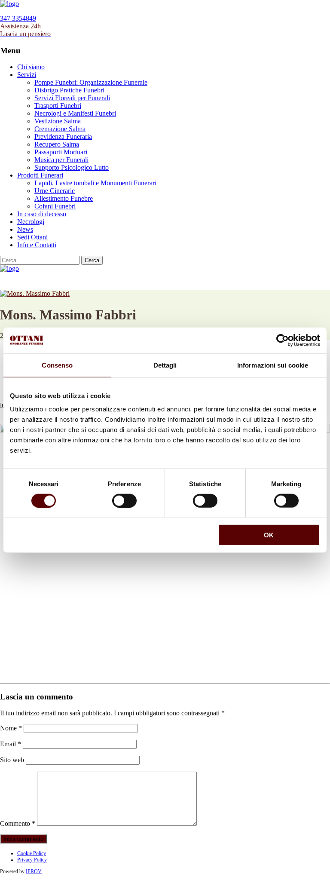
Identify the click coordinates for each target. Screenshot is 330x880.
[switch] (124, 500)
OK (269, 535)
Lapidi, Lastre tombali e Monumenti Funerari (95, 183)
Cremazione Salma (60, 128)
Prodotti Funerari (40, 175)
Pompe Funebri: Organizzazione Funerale (90, 82)
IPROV (34, 871)
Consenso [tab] (57, 364)
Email (10, 744)
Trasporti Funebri (57, 105)
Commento (17, 823)
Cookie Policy (31, 853)
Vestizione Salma (57, 121)
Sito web (12, 759)
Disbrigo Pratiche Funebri (69, 90)
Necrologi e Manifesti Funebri (75, 113)
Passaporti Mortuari (60, 152)
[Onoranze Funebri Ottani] (9, 3)
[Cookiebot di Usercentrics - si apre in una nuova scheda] (282, 340)
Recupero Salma (56, 144)
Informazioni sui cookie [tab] (272, 364)
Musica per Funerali (61, 159)
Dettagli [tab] (165, 364)
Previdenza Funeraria (63, 136)
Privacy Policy (32, 860)
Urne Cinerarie (54, 190)
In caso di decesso (41, 214)
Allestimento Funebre (63, 198)
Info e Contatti (36, 244)
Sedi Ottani (32, 237)
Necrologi (30, 221)
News (25, 229)
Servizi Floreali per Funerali (72, 97)
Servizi (26, 74)
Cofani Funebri (55, 206)
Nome (11, 728)
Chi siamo (31, 67)
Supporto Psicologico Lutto (71, 167)
